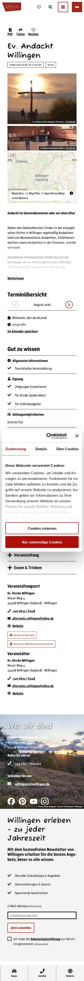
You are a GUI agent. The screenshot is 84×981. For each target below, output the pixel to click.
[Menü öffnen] (63, 7)
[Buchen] (77, 7)
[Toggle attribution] (71, 193)
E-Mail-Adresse (24, 906)
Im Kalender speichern (22, 331)
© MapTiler (33, 193)
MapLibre (18, 193)
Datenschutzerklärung (45, 939)
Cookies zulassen (42, 528)
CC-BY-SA (70, 122)
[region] (42, 177)
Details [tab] (41, 449)
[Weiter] (69, 304)
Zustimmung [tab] (15, 449)
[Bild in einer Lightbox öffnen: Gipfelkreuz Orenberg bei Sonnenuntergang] (42, 98)
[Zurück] (15, 304)
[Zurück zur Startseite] (11, 7)
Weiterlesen (15, 278)
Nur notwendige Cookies (42, 542)
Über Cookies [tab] (67, 449)
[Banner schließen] (77, 436)
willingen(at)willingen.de (32, 784)
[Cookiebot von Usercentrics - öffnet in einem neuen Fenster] (49, 436)
